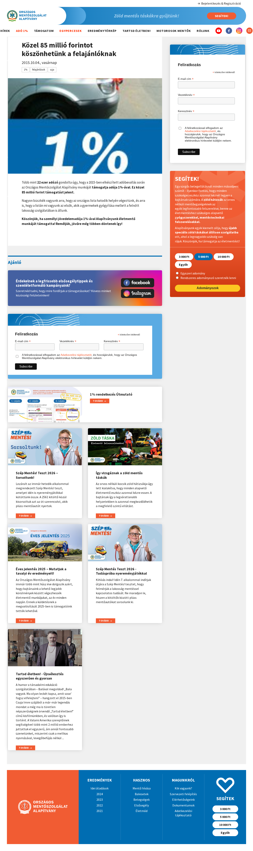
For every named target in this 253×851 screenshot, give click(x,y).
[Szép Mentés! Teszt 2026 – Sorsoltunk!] (45, 446)
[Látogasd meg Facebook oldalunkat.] (137, 282)
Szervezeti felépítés (183, 794)
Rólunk (203, 31)
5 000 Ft (203, 257)
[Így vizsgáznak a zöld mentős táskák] (125, 446)
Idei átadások (100, 788)
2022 (99, 805)
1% (25, 69)
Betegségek (141, 800)
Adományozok (208, 288)
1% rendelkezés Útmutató (111, 394)
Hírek (5, 31)
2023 (99, 800)
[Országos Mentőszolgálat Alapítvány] (46, 16)
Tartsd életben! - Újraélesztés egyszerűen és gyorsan (39, 676)
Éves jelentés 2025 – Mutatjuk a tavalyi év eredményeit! (41, 571)
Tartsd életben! (137, 31)
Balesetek (141, 794)
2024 (99, 794)
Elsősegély (141, 805)
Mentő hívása (142, 788)
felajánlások (38, 69)
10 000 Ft (224, 257)
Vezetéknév (67, 341)
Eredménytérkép (102, 31)
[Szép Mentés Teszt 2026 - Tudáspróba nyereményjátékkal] (125, 542)
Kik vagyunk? (183, 788)
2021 (99, 811)
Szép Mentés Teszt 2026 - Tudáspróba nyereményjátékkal (121, 571)
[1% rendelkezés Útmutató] (45, 404)
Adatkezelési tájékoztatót (76, 354)
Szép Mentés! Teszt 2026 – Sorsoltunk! (37, 475)
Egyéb (183, 265)
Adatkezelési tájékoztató (183, 813)
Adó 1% (22, 31)
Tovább (98, 400)
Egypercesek (70, 31)
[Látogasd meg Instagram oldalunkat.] (137, 293)
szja (52, 69)
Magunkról (183, 780)
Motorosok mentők (174, 31)
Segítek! (221, 16)
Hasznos (141, 780)
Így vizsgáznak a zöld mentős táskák (119, 475)
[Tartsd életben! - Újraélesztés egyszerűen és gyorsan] (45, 647)
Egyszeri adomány (192, 273)
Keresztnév (112, 341)
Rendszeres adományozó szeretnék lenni (208, 278)
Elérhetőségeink (183, 800)
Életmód (141, 811)
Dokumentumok (183, 805)
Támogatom (44, 31)
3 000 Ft (184, 257)
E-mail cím (23, 341)
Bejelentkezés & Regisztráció (221, 3)
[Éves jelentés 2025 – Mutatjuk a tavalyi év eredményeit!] (45, 542)
